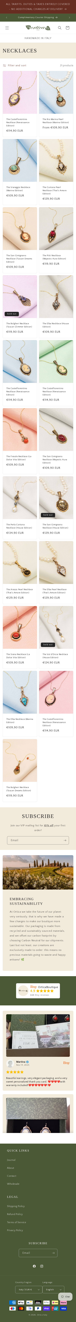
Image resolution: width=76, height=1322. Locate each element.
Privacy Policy (15, 1230)
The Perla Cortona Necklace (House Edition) (19, 526)
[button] (7, 28)
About (10, 1168)
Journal (11, 1160)
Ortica (40, 1315)
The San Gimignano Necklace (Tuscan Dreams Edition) (19, 258)
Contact (11, 1176)
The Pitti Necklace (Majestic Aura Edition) (54, 257)
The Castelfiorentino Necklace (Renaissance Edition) (18, 122)
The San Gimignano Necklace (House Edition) (55, 526)
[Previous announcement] (6, 17)
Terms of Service (16, 1222)
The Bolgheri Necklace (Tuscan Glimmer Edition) (19, 325)
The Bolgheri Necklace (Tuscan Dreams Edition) (18, 789)
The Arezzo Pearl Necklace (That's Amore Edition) (19, 591)
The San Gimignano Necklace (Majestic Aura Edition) (55, 459)
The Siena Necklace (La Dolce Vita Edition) (18, 656)
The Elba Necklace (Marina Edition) (19, 721)
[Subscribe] (65, 840)
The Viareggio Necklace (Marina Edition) (18, 189)
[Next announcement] (69, 17)
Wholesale (13, 1184)
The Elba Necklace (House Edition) (56, 325)
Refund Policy (15, 1214)
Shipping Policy (16, 1206)
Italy (45, 1315)
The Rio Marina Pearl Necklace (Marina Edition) (56, 121)
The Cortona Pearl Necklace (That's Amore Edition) (54, 190)
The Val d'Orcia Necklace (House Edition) (55, 656)
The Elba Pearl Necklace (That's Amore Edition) (55, 591)
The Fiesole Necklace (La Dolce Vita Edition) (18, 458)
